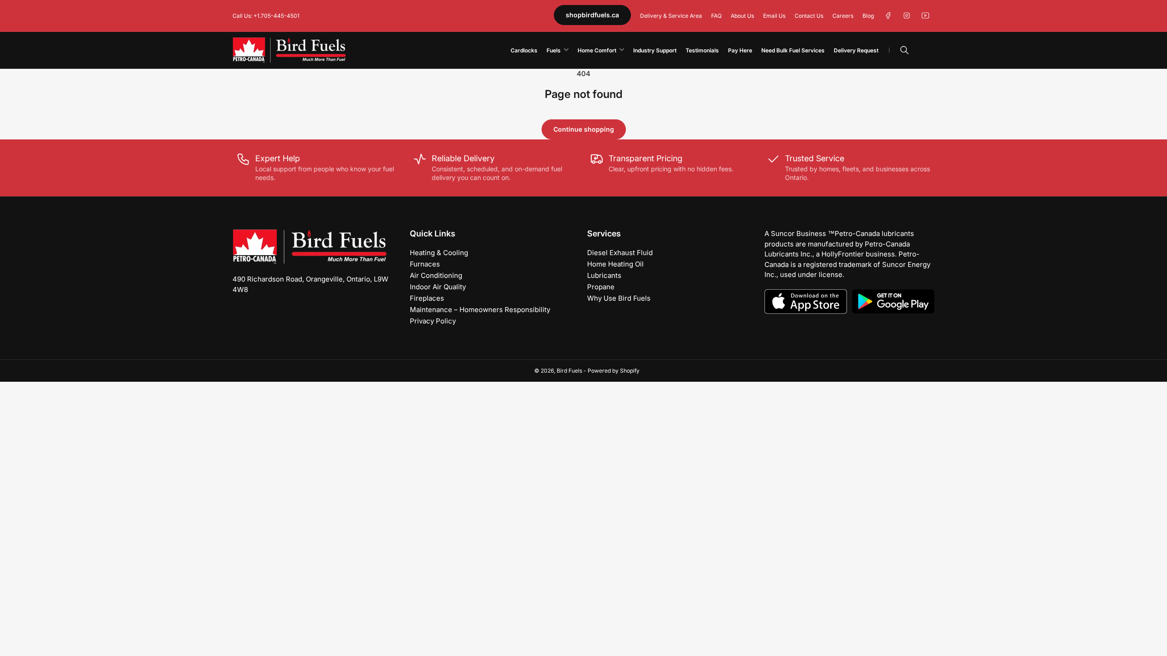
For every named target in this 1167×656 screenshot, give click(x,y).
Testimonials (702, 50)
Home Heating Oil (615, 264)
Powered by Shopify (614, 370)
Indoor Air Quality (438, 286)
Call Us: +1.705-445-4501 (265, 15)
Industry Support (654, 50)
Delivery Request (856, 50)
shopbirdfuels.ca (592, 15)
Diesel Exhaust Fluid (620, 252)
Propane (600, 286)
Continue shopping (583, 129)
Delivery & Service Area (671, 15)
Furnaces (425, 264)
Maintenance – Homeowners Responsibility (480, 309)
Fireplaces (427, 298)
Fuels (554, 50)
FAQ (716, 15)
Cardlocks (524, 50)
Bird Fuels (569, 370)
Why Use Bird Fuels (619, 298)
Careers (842, 15)
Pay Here (740, 50)
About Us (742, 15)
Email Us (774, 15)
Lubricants (604, 275)
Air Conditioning (436, 275)
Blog (868, 15)
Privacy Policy (433, 321)
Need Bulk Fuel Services (793, 50)
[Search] (904, 50)
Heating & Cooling (439, 252)
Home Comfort (597, 50)
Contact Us (809, 15)
